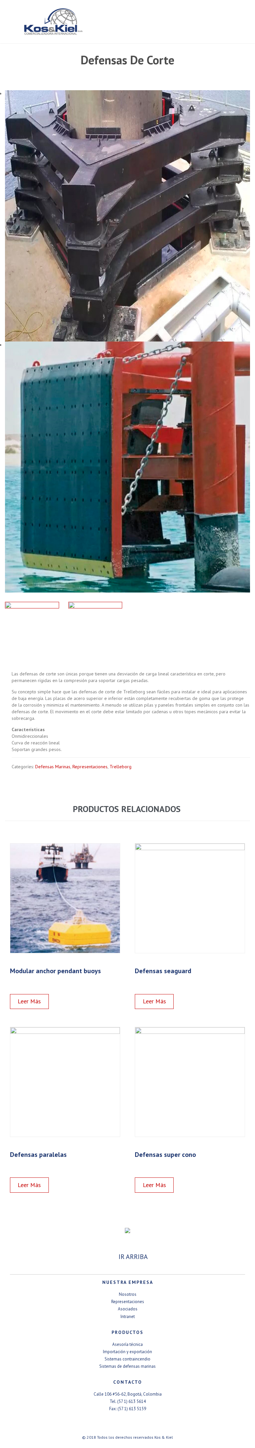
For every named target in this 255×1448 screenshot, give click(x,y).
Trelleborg (120, 767)
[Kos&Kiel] (130, 21)
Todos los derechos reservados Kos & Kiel (135, 1437)
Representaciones (90, 767)
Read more (44, 1002)
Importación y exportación (127, 1351)
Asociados (127, 1309)
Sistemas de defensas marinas (127, 1366)
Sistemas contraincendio (127, 1359)
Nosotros (127, 1294)
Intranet (128, 1316)
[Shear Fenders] (95, 629)
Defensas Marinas (52, 767)
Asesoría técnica (127, 1344)
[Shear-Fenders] (32, 629)
